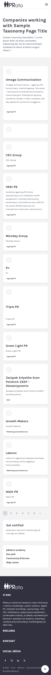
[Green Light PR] (9, 338)
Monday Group (17, 236)
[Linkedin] (18, 660)
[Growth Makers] (9, 413)
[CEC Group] (9, 147)
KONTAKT (9, 641)
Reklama (21, 667)
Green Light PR (16, 346)
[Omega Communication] (9, 72)
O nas (13, 667)
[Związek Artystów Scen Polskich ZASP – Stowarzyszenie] (9, 370)
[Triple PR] (9, 292)
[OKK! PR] (9, 179)
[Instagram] (11, 660)
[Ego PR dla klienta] (9, 129)
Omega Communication (23, 80)
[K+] (9, 260)
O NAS (7, 595)
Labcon (11, 453)
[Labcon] (9, 445)
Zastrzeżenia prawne (34, 667)
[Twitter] (24, 660)
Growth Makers (17, 421)
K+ (8, 268)
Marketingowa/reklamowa (17, 432)
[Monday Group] (9, 228)
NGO (8, 400)
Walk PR (12, 492)
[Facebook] (5, 660)
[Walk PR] (9, 484)
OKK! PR (11, 187)
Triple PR (12, 307)
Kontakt (6, 667)
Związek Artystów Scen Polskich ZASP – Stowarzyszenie (23, 382)
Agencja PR (11, 112)
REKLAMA (9, 630)
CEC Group (14, 155)
